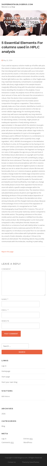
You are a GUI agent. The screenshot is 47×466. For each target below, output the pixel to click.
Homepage (6, 371)
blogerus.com (23, 458)
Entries (28, 438)
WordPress (28, 442)
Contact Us (12, 462)
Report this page (7, 252)
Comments (8, 442)
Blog (3, 426)
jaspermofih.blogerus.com (17, 4)
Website (5, 321)
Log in (4, 366)
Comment (6, 269)
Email (5, 310)
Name (5, 299)
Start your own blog (9, 382)
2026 (3, 413)
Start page (6, 376)
